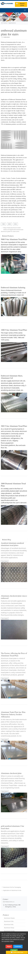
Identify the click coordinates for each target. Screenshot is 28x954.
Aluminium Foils (8, 924)
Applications (12, 23)
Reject (9, 946)
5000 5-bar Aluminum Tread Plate (14, 239)
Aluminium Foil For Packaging (12, 887)
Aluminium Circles (9, 931)
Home (5, 23)
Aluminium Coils (9, 921)
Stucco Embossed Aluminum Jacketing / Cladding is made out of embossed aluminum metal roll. (13, 292)
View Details (5, 561)
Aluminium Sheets (9, 918)
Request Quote (22, 4)
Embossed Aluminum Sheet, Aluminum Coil (12, 376)
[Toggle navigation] (25, 10)
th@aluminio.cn (9, 902)
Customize (18, 946)
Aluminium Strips (9, 928)
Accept (14, 950)
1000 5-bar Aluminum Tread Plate (14, 330)
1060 (3, 224)
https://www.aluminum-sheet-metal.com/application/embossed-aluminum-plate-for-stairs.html (12, 229)
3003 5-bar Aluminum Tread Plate (14, 426)
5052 (15, 224)
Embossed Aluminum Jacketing (13, 287)
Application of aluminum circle (12, 890)
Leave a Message (18, 952)
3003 (9, 224)
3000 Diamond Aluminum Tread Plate (13, 484)
